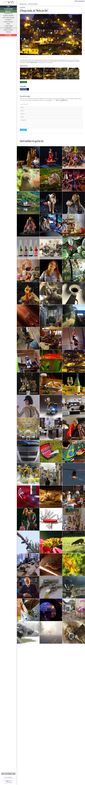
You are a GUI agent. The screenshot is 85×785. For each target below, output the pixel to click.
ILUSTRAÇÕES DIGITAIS (8, 13)
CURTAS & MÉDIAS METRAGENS (8, 17)
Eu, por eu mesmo (8, 9)
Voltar (23, 82)
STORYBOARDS (8, 32)
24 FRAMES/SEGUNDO (8, 25)
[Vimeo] (12, 774)
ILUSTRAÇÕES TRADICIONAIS (8, 15)
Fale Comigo (8, 35)
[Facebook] (2, 774)
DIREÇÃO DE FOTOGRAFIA (8, 30)
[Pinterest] (9, 774)
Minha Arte (8, 11)
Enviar (23, 129)
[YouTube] (7, 774)
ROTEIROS (8, 23)
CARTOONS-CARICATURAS (8, 21)
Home (8, 6)
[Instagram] (5, 774)
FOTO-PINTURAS (8, 19)
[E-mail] (14, 774)
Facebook (23, 89)
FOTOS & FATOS (8, 28)
